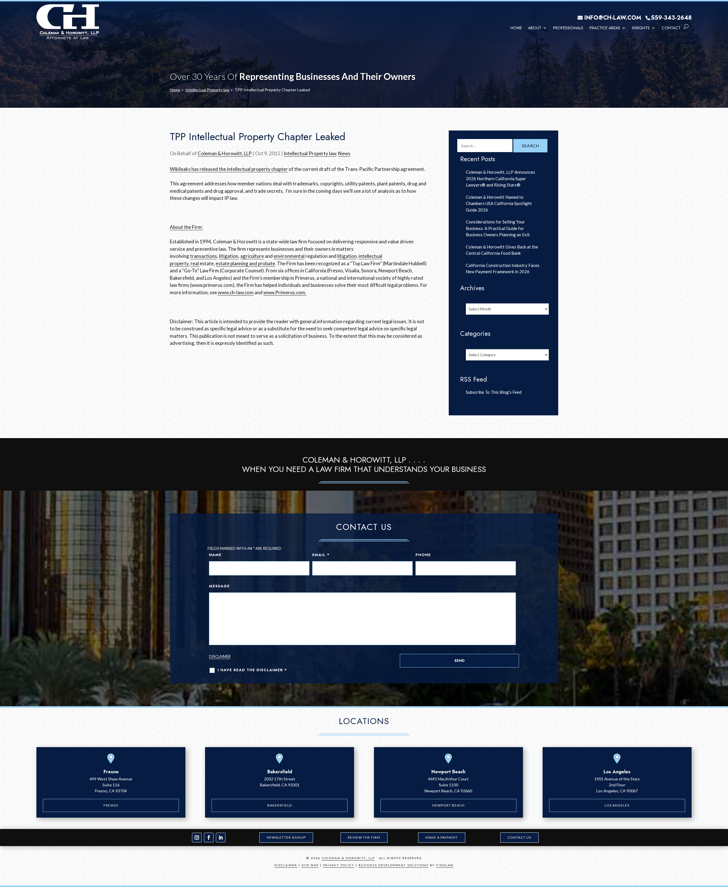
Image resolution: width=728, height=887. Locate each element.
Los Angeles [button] (617, 805)
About (534, 28)
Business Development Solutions (394, 865)
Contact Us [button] (519, 837)
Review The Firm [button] (364, 837)
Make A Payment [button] (441, 837)
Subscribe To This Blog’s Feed (494, 392)
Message (219, 586)
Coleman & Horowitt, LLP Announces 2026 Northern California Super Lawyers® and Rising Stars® (500, 178)
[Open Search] (686, 27)
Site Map (310, 865)
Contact (671, 28)
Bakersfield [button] (279, 805)
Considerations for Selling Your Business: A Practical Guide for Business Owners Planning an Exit (498, 228)
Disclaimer (220, 656)
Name (215, 555)
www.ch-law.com (236, 292)
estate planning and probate (245, 263)
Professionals (568, 28)
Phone (423, 555)
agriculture (252, 256)
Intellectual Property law (310, 153)
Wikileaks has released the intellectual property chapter (229, 169)
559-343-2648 (671, 18)
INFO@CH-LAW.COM (612, 18)
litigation (228, 256)
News (344, 153)
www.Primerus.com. (284, 292)
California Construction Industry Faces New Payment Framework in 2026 (502, 268)
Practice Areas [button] (605, 28)
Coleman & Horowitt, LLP (225, 153)
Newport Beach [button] (448, 805)
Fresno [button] (111, 805)
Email (321, 555)
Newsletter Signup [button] (286, 837)
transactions (203, 256)
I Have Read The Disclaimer (252, 670)
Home (516, 28)
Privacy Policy (338, 865)
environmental (289, 256)
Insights (641, 28)
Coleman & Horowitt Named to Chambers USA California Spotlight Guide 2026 (499, 203)
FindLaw (445, 865)
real (195, 263)
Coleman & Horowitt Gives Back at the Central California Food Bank (502, 250)
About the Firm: (186, 227)
